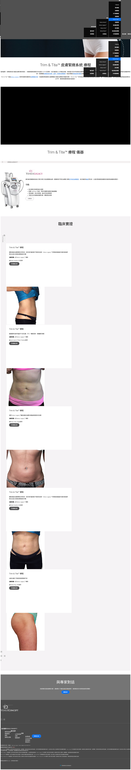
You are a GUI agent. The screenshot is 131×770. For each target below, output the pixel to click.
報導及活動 (8, 737)
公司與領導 (18, 734)
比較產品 (104, 73)
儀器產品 (7, 733)
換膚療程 (117, 50)
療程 (120, 40)
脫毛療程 (117, 67)
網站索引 (27, 742)
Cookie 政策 (28, 738)
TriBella (117, 44)
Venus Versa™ (102, 61)
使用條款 (27, 740)
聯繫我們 (129, 73)
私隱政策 (27, 736)
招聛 (16, 736)
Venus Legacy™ (102, 64)
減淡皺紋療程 (116, 64)
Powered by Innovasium (66, 765)
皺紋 (87, 179)
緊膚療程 (117, 56)
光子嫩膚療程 (116, 53)
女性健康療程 (116, 73)
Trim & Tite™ (116, 59)
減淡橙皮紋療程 (115, 70)
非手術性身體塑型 (74, 179)
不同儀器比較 (14, 263)
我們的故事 (93, 66)
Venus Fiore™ (103, 70)
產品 (107, 57)
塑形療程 (117, 47)
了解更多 (30, 198)
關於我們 (92, 70)
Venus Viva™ (103, 67)
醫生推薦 (124, 73)
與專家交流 (36, 736)
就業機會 (92, 73)
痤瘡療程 (117, 61)
